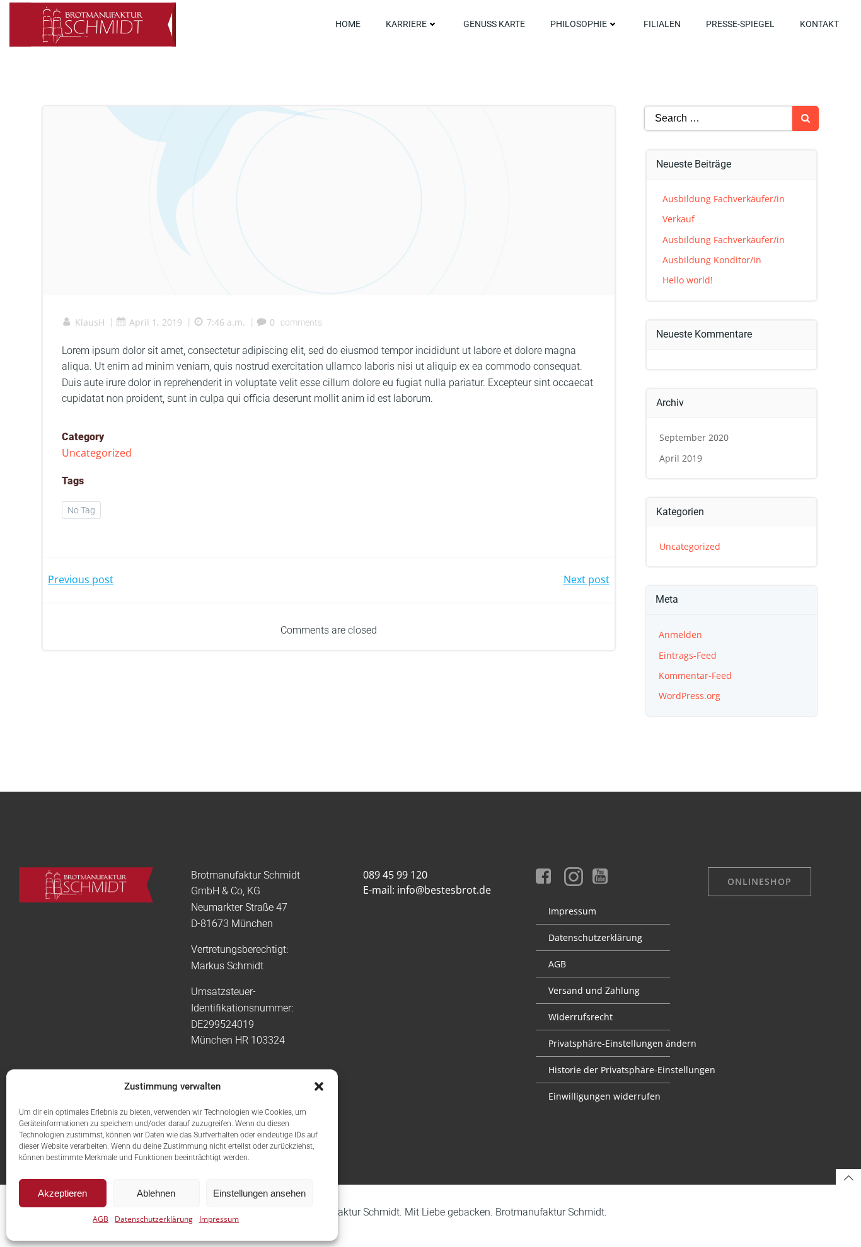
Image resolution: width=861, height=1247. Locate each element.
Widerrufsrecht (580, 1017)
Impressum (219, 1219)
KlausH (90, 322)
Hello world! (687, 280)
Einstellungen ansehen (259, 1193)
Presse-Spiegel (740, 24)
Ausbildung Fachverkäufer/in (723, 199)
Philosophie (578, 24)
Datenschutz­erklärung (595, 937)
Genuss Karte (494, 24)
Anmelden (680, 635)
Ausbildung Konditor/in (711, 260)
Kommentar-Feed (695, 675)
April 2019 (680, 458)
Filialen (662, 24)
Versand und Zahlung (594, 990)
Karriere (406, 24)
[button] (319, 1086)
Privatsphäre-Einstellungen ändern (602, 1043)
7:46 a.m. (226, 322)
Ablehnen (156, 1193)
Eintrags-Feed (688, 655)
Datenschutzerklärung (154, 1219)
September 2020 (694, 437)
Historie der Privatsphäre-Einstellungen (602, 1070)
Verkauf (678, 219)
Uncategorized (97, 453)
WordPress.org (689, 696)
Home (348, 24)
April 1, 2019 (155, 322)
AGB (100, 1219)
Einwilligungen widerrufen (602, 1096)
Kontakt (819, 24)
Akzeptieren (62, 1193)
